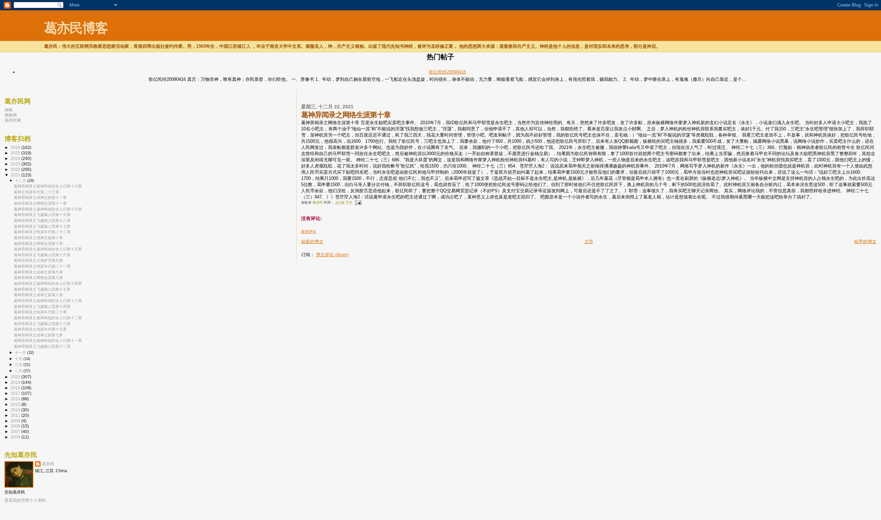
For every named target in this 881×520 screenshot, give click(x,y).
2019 (16, 382)
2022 (16, 169)
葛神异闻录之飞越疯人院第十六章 (42, 255)
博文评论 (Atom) (332, 254)
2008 (16, 426)
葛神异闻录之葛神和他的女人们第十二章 (48, 318)
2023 (16, 164)
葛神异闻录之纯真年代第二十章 (40, 312)
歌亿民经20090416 (447, 72)
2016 (16, 399)
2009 (16, 421)
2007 (16, 431)
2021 (16, 175)
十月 (19, 359)
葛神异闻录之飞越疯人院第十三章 (42, 324)
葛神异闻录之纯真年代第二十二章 (42, 232)
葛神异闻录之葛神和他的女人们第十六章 (48, 209)
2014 (16, 410)
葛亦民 (48, 464)
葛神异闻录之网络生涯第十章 (38, 243)
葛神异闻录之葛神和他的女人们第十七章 (48, 186)
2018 (16, 388)
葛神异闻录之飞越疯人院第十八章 (42, 220)
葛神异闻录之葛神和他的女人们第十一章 (48, 340)
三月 (19, 364)
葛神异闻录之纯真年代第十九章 (40, 329)
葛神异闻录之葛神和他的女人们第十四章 (48, 283)
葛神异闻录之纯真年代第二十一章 (42, 266)
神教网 (10, 115)
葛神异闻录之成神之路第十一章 (40, 197)
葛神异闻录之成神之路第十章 (38, 238)
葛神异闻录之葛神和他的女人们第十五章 (48, 249)
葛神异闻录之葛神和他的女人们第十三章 (48, 301)
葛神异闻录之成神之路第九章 (38, 272)
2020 (16, 377)
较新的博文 (312, 241)
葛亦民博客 (76, 28)
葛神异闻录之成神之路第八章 (38, 295)
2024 (16, 158)
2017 (16, 393)
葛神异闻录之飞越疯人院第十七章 (42, 226)
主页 (588, 241)
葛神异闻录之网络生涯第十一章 (40, 203)
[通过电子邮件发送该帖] (357, 202)
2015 (16, 404)
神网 (8, 110)
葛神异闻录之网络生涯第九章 (38, 277)
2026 (16, 147)
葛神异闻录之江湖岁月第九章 (38, 260)
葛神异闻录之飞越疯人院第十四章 (42, 306)
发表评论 (308, 231)
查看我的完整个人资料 (25, 500)
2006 (16, 437)
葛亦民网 (12, 120)
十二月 (21, 180)
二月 (19, 371)
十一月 (21, 352)
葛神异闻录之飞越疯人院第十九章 (42, 215)
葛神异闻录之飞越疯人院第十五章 (42, 289)
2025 (16, 153)
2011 (16, 415)
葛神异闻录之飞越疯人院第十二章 (42, 346)
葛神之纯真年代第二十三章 (36, 192)
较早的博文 (865, 241)
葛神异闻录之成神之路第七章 (38, 335)
